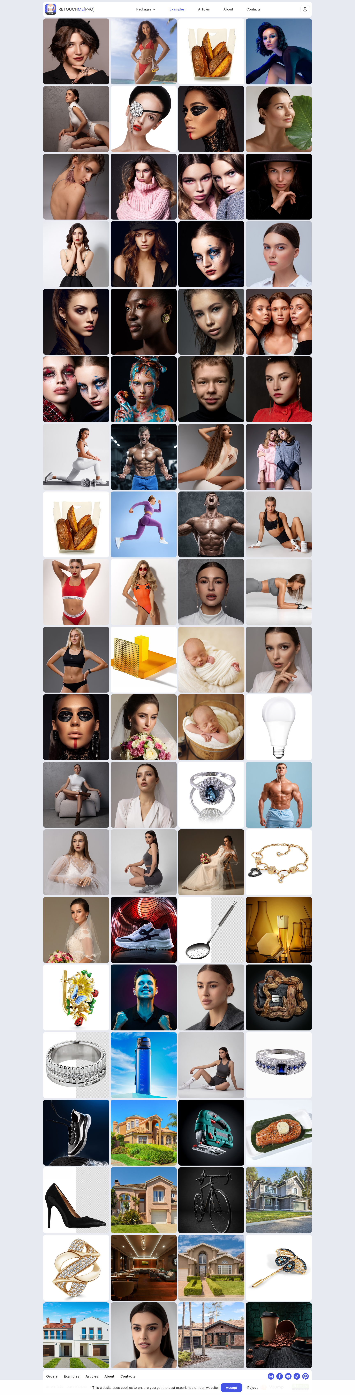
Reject (252, 1388)
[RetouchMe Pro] (69, 9)
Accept (231, 1388)
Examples (176, 9)
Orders (52, 1376)
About (228, 9)
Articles (204, 9)
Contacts (253, 9)
